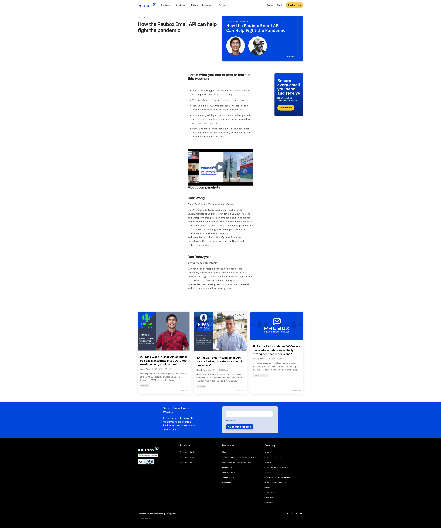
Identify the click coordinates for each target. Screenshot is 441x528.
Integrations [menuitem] (227, 467)
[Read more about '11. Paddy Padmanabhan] (276, 326)
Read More (184, 390)
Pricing (194, 5)
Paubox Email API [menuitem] (187, 462)
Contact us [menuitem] (268, 503)
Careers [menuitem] (267, 462)
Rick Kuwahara (258, 359)
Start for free (294, 5)
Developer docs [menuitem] (228, 472)
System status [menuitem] (228, 477)
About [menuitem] (266, 452)
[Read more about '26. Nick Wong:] (164, 331)
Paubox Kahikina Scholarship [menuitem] (276, 467)
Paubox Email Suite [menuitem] (187, 452)
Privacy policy (230, 420)
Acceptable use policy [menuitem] (157, 514)
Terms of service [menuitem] (143, 514)
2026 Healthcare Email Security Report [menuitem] (237, 462)
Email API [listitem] (144, 386)
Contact (270, 5)
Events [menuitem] (267, 488)
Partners (223, 5)
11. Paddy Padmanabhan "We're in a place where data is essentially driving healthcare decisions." (276, 350)
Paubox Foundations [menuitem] (272, 457)
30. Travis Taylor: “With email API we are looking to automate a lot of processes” (219, 361)
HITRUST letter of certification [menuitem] (276, 482)
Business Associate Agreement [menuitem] (277, 477)
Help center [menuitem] (227, 482)
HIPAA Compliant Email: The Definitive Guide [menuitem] (240, 457)
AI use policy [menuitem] (269, 493)
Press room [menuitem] (269, 498)
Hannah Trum (145, 369)
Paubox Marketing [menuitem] (187, 457)
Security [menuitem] (267, 472)
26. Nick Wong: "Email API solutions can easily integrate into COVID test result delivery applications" (164, 360)
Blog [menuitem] (224, 452)
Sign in (280, 5)
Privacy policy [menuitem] (170, 514)
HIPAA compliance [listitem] (261, 375)
